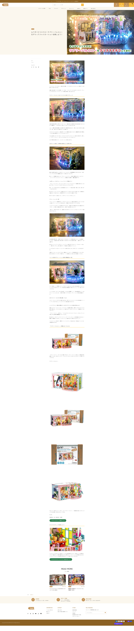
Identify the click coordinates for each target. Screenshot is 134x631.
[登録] (105, 612)
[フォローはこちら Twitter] (30, 613)
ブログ (32, 62)
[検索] (82, 5)
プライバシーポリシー (76, 616)
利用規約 (73, 613)
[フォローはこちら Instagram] (33, 613)
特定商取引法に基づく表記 (76, 614)
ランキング (56, 8)
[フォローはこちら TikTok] (38, 613)
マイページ (74, 611)
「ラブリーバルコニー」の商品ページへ (58, 520)
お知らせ (78, 8)
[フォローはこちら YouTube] (35, 613)
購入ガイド (86, 8)
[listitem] (33, 67)
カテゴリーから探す (42, 8)
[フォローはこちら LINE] (41, 613)
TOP (28, 594)
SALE (50, 8)
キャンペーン (71, 8)
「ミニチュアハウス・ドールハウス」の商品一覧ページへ (60, 559)
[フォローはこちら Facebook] (28, 613)
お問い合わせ (93, 8)
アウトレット (63, 8)
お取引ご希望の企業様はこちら (63, 611)
